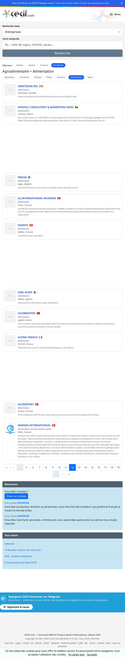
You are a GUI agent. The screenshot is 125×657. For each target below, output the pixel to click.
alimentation (23, 89)
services (34, 429)
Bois (108, 643)
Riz (86, 643)
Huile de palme (68, 643)
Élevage (37, 77)
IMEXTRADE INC (28, 86)
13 (79, 467)
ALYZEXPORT (26, 404)
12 (72, 467)
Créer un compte (16, 496)
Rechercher (63, 53)
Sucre (92, 643)
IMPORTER (23, 516)
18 (111, 467)
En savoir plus (77, 654)
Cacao (26, 643)
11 (65, 467)
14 (85, 467)
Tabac (90, 77)
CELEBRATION (26, 313)
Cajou (18, 643)
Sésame (55, 643)
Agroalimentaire (15, 71)
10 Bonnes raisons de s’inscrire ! (23, 550)
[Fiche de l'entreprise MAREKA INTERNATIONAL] (10, 428)
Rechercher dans (11, 26)
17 (105, 467)
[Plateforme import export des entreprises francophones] (18, 14)
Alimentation (76, 77)
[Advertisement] (62, 148)
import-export (44, 429)
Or (32, 643)
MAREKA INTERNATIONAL (34, 425)
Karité (38, 643)
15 (92, 467)
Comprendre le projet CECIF (21, 562)
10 (59, 467)
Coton (46, 643)
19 (118, 467)
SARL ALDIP (25, 292)
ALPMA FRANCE (28, 337)
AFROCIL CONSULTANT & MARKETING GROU (46, 107)
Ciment (100, 643)
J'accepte (92, 654)
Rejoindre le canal (18, 607)
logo (10, 90)
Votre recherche (10, 38)
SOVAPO (23, 225)
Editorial (9, 543)
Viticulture (24, 77)
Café (80, 643)
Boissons (61, 77)
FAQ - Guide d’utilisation (18, 556)
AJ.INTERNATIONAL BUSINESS (37, 198)
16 (98, 467)
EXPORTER (23, 502)
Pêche (49, 77)
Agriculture (9, 77)
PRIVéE (22, 177)
